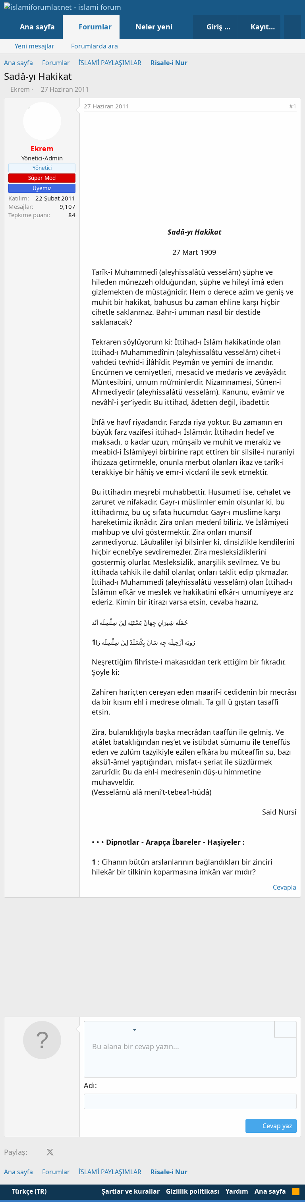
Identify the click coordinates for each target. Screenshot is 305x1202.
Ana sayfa (37, 26)
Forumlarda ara (94, 46)
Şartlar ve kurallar (131, 1191)
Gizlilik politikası (192, 1191)
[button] (180, 27)
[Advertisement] (190, 171)
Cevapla (284, 887)
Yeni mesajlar (34, 46)
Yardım (237, 1191)
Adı (89, 1085)
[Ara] (292, 27)
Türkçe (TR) (28, 1191)
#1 (293, 106)
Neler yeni (153, 26)
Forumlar (95, 26)
